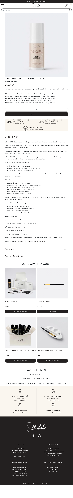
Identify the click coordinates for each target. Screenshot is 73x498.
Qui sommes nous (53, 455)
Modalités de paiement (20, 467)
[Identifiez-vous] (66, 5)
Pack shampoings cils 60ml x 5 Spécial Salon (20, 350)
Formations (53, 469)
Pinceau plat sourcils (44, 301)
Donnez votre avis (11, 81)
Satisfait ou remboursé (20, 475)
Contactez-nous (19, 456)
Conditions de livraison (19, 469)
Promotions (53, 471)
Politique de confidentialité (53, 453)
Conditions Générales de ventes (53, 451)
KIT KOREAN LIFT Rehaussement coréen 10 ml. (30, 241)
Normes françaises (20, 471)
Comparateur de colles (20, 473)
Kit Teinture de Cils (11, 301)
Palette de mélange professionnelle (49, 350)
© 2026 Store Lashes (27, 484)
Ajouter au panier (36, 114)
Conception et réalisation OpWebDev (42, 484)
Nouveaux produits (53, 467)
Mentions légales (53, 449)
